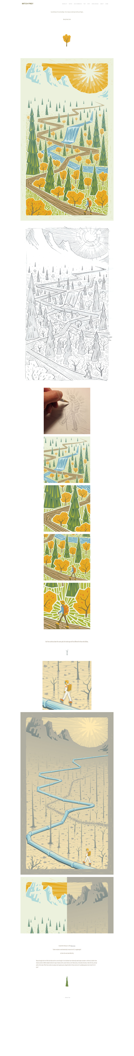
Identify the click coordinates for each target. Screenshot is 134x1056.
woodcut (64, 3)
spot (88, 3)
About (102, 3)
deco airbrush (78, 3)
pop (85, 3)
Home (106, 3)
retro (70, 3)
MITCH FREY (27, 4)
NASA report (73, 946)
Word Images (95, 3)
